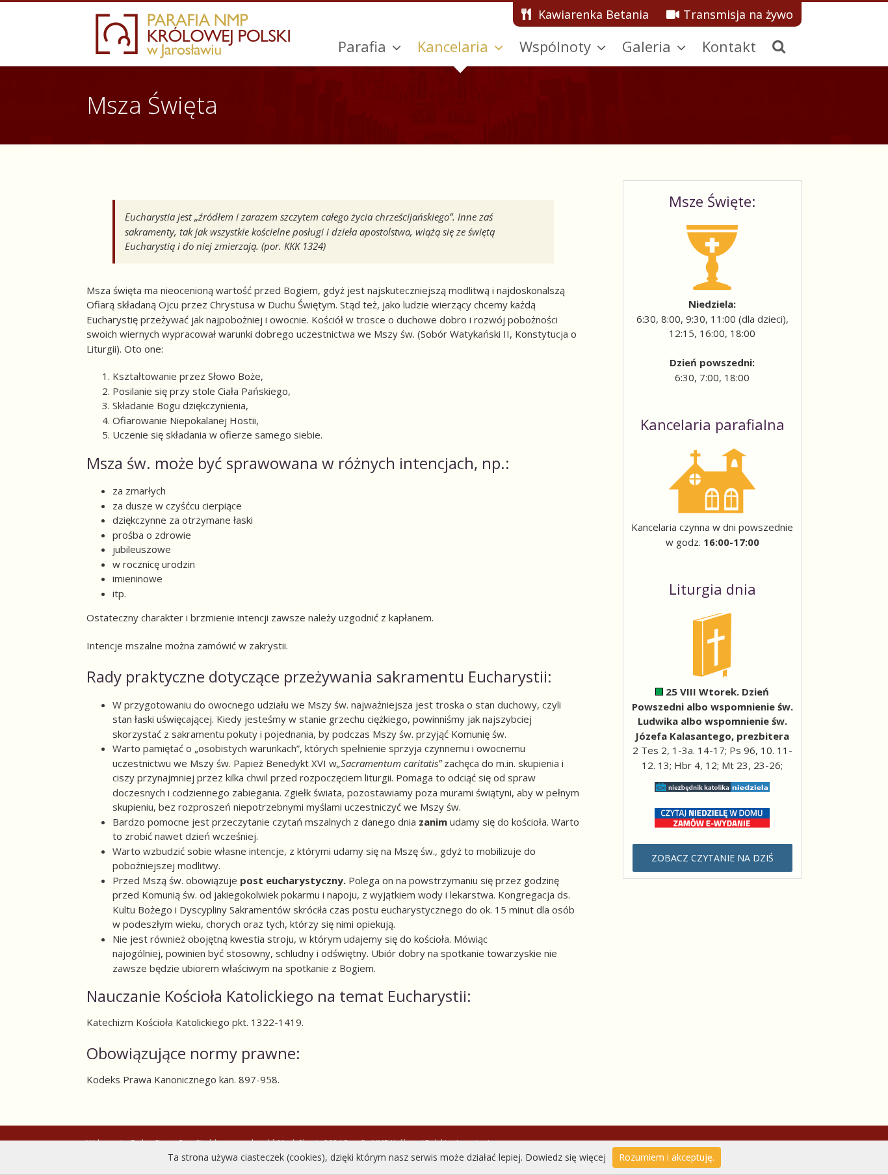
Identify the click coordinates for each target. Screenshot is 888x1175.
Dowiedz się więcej (565, 1157)
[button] (778, 46)
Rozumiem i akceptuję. (666, 1157)
